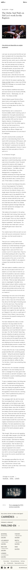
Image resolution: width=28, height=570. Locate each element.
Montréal (4, 534)
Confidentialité (10, 563)
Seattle (17, 540)
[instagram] (11, 567)
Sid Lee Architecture (15, 561)
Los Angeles (5, 540)
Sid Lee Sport (6, 561)
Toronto (17, 534)
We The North (16, 70)
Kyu (5, 563)
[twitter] (8, 567)
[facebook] (2, 567)
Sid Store (23, 561)
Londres (3, 553)
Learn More (3, 537)
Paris (16, 547)
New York (4, 547)
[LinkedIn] (5, 567)
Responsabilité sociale (19, 563)
